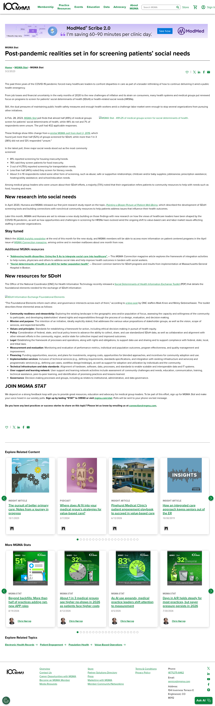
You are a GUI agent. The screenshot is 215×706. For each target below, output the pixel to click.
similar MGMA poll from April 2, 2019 (70, 133)
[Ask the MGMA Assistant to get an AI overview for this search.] (203, 700)
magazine (41, 242)
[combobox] (158, 7)
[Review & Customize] (6, 700)
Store (90, 668)
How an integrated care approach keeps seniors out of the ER (184, 509)
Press (90, 676)
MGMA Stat (21, 67)
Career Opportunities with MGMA (58, 676)
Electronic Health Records (19, 644)
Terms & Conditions (146, 668)
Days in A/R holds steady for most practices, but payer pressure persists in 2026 (182, 602)
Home (8, 67)
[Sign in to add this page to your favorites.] (187, 72)
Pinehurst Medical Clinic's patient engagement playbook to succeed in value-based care (133, 509)
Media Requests (48, 684)
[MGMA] (16, 7)
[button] (195, 7)
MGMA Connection (24, 242)
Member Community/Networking (106, 684)
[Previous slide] (4, 498)
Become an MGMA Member (55, 680)
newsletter (31, 238)
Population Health (79, 644)
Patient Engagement (51, 644)
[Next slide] (210, 498)
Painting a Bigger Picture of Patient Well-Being (132, 205)
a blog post (132, 303)
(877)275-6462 (176, 672)
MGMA (30, 118)
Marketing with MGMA (100, 680)
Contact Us (46, 672)
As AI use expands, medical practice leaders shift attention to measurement (132, 602)
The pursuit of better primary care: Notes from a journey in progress (28, 509)
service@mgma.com (179, 681)
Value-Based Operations (108, 644)
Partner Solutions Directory (102, 672)
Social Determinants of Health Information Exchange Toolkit (147, 284)
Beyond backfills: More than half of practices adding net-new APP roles (28, 602)
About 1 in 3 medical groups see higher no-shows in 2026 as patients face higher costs (80, 602)
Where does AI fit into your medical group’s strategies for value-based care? (80, 509)
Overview (45, 668)
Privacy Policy (142, 672)
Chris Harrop (24, 621)
